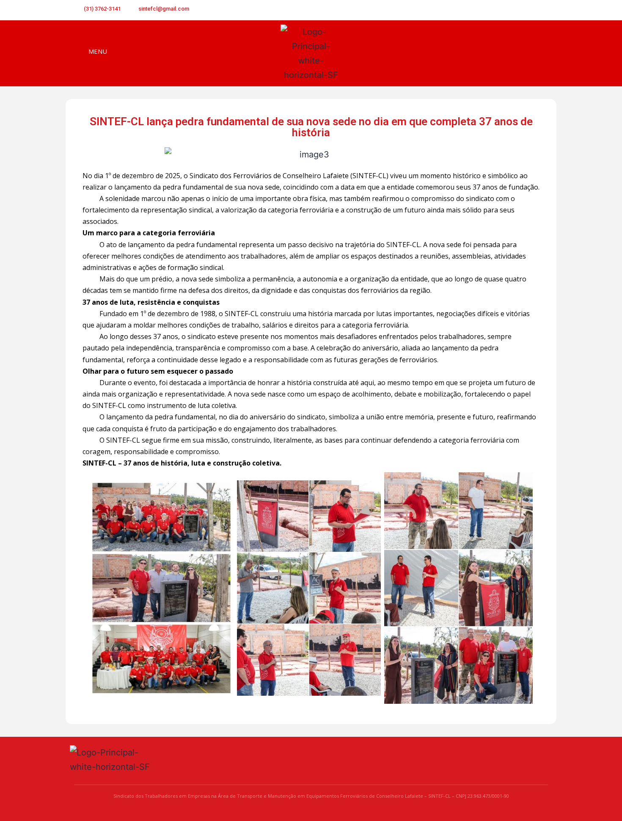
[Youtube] (528, 10)
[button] (541, 54)
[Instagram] (542, 10)
